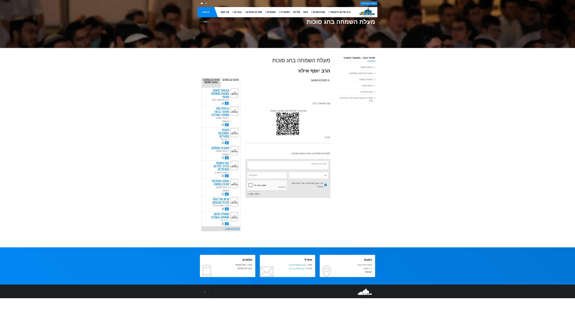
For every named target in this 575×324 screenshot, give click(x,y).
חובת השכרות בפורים (223, 133)
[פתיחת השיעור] (223, 103)
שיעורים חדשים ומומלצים (361, 73)
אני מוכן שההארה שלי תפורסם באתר (307, 185)
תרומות (206, 12)
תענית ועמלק (220, 147)
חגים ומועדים (366, 91)
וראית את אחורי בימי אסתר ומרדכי (220, 111)
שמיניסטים (319, 12)
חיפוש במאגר (366, 67)
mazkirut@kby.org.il (297, 265)
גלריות (296, 12)
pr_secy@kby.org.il (297, 268)
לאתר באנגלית (369, 3)
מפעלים (271, 12)
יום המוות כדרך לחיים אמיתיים (221, 166)
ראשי (206, 21)
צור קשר (224, 12)
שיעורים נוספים (231, 79)
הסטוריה (285, 12)
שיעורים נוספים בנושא (211, 80)
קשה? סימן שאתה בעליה (220, 215)
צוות (305, 12)
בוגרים (238, 12)
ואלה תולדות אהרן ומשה (220, 182)
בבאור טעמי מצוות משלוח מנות (220, 93)
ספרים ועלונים (254, 12)
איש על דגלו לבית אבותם (220, 200)
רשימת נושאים (366, 79)
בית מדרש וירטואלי (340, 12)
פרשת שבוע (367, 85)
